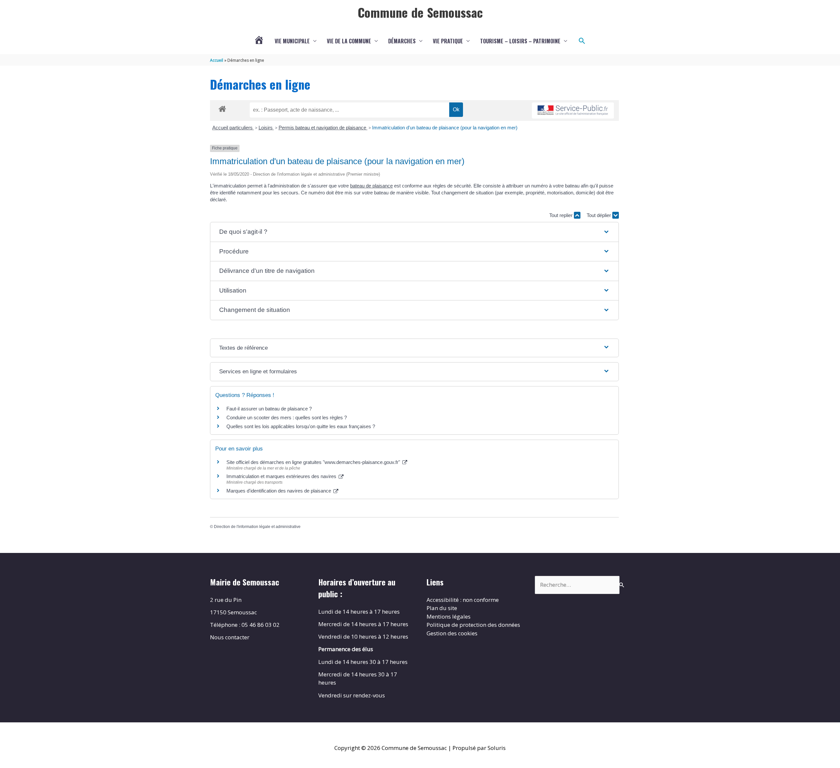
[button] (582, 41)
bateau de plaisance (371, 185)
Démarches (402, 41)
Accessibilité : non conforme (463, 599)
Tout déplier (599, 215)
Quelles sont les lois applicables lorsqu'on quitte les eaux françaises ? (300, 426)
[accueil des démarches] (222, 107)
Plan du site (442, 608)
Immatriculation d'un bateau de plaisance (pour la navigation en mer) (444, 127)
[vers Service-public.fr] (573, 110)
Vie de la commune (349, 41)
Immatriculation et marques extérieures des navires (282, 476)
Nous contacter (229, 637)
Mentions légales (449, 616)
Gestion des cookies (452, 633)
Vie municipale (292, 41)
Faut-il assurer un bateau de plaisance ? (269, 408)
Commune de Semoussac (420, 12)
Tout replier (561, 215)
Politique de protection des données (473, 624)
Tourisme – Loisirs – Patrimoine (520, 41)
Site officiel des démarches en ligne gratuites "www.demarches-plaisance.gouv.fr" (313, 462)
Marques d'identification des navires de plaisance (279, 491)
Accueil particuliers (233, 127)
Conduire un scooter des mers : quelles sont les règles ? (286, 417)
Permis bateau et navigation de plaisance (323, 127)
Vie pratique (448, 41)
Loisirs (266, 127)
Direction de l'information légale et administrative (257, 526)
